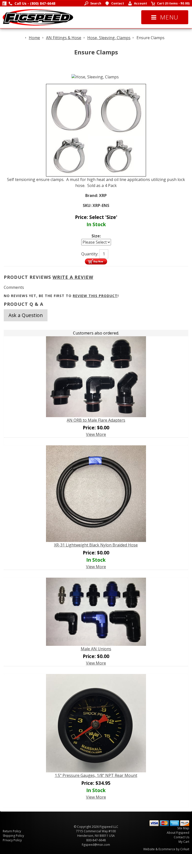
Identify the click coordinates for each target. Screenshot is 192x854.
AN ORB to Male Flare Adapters (96, 420)
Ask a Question (25, 315)
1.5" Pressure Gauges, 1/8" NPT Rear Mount (96, 775)
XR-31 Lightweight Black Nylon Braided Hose (96, 545)
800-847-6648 (96, 840)
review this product (95, 295)
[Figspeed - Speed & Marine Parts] (37, 17)
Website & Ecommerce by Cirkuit (166, 849)
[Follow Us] (4, 3)
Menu (169, 17)
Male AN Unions (96, 649)
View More (96, 434)
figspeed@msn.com (96, 845)
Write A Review (72, 277)
